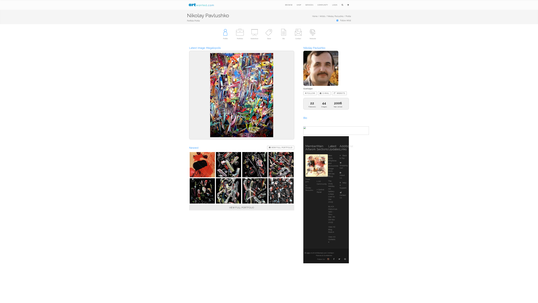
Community (322, 5)
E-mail (325, 93)
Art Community (320, 182)
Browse (288, 5)
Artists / (323, 16)
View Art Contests (331, 238)
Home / (315, 16)
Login (334, 5)
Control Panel (320, 191)
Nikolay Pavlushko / (336, 16)
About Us (342, 176)
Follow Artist (345, 20)
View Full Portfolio (282, 148)
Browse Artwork (320, 158)
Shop (299, 5)
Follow (310, 93)
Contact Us (343, 196)
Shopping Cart (344, 166)
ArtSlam (331, 253)
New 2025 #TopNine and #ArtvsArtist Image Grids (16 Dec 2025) (333, 165)
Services (309, 5)
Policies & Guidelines (324, 255)
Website (340, 93)
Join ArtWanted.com (320, 174)
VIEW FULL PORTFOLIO (241, 207)
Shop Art (320, 166)
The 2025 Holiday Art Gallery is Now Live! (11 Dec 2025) (331, 191)
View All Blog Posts (331, 229)
